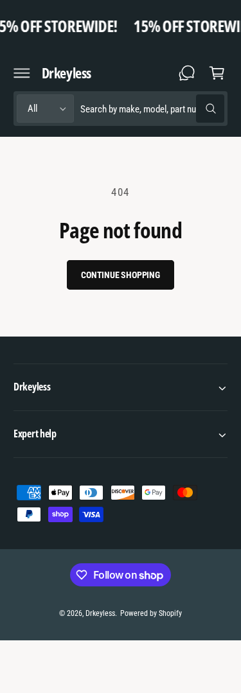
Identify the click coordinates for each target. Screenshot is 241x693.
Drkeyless (100, 613)
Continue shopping (120, 275)
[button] (22, 72)
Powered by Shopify (151, 613)
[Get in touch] (187, 72)
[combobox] (152, 109)
